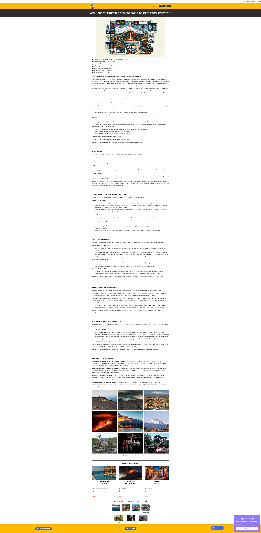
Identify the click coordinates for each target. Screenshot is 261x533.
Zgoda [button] (246, 528)
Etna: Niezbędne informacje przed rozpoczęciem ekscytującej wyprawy (155, 12)
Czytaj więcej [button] (239, 524)
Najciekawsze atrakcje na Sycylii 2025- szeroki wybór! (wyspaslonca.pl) (111, 139)
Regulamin (132, 528)
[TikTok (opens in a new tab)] (170, 6)
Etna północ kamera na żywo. (130, 455)
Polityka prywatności (44, 528)
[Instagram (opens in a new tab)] (165, 6)
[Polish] (154, 6)
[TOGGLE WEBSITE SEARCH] (157, 6)
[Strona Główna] (137, 12)
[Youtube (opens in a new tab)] (167, 6)
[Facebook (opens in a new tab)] (163, 6)
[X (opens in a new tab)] (160, 6)
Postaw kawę (218, 528)
